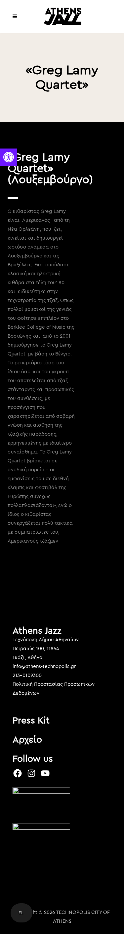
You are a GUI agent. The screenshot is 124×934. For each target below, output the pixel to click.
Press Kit (31, 720)
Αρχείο (27, 739)
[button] (8, 157)
